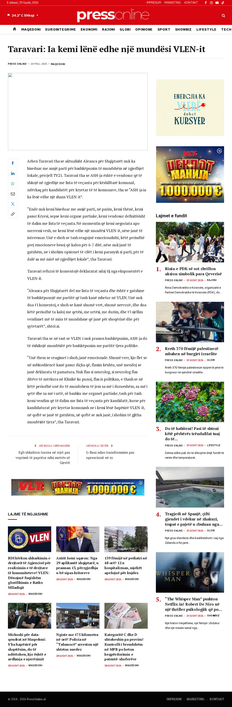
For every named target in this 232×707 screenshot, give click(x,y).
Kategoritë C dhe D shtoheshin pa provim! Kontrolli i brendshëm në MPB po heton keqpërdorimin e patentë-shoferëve (123, 647)
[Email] (12, 193)
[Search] (223, 15)
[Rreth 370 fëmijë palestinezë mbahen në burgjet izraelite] (190, 322)
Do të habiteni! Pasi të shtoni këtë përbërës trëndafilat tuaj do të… (192, 433)
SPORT (164, 29)
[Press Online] (116, 15)
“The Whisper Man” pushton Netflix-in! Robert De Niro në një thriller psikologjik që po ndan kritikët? (192, 604)
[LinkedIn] (12, 173)
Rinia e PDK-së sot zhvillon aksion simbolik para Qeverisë (193, 271)
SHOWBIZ (183, 29)
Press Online (17, 63)
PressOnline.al (36, 699)
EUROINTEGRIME (60, 29)
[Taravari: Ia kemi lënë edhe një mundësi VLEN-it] (78, 112)
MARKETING (172, 2)
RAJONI (108, 29)
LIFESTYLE (206, 29)
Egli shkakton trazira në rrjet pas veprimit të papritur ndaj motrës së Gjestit (43, 457)
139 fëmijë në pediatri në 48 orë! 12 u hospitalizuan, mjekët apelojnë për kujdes (125, 565)
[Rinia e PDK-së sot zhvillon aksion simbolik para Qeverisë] (190, 242)
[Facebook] (12, 163)
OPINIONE (144, 29)
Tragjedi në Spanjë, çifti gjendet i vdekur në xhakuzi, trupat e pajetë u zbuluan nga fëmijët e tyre (192, 519)
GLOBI (125, 29)
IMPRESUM (154, 2)
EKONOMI (89, 29)
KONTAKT (191, 2)
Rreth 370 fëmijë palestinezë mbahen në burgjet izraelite (191, 351)
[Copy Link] (12, 214)
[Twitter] (12, 203)
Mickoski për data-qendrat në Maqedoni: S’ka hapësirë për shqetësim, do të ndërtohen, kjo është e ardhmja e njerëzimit (27, 647)
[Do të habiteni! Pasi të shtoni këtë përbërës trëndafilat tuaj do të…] (190, 402)
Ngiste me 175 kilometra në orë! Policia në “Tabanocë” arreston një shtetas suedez (77, 642)
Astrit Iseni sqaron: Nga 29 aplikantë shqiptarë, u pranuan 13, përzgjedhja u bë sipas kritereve (77, 565)
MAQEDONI (31, 29)
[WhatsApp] (12, 183)
